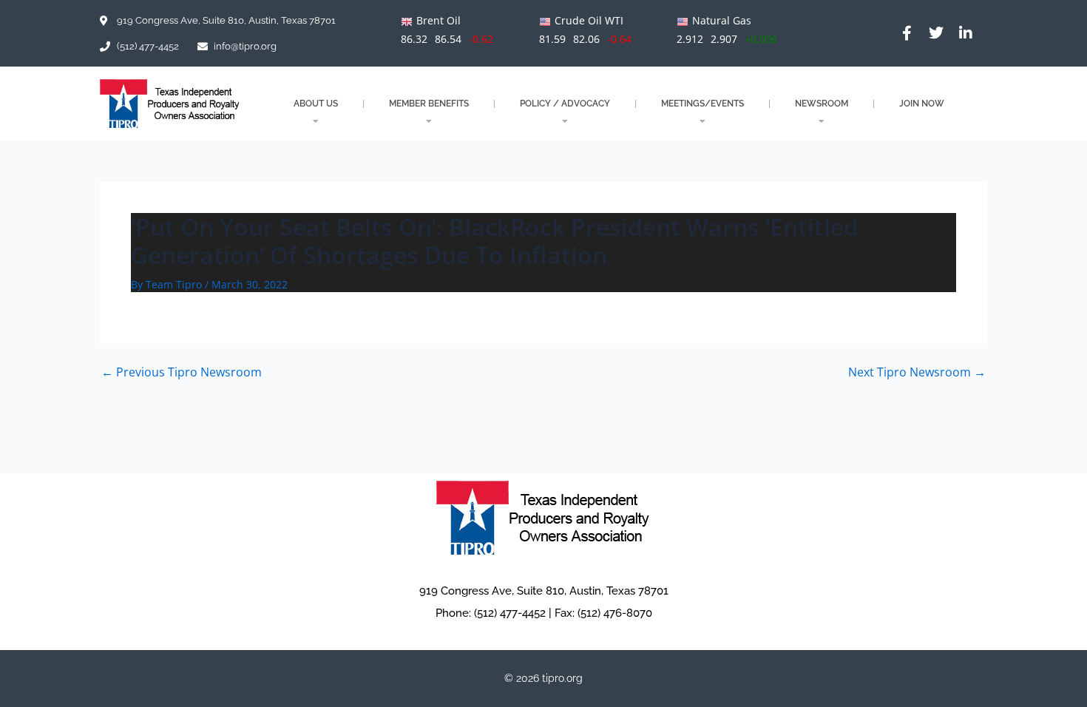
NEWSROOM (821, 103)
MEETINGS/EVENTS (702, 103)
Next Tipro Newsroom (917, 372)
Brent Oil (438, 20)
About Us (316, 103)
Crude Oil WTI (589, 20)
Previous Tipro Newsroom (181, 372)
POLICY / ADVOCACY (565, 103)
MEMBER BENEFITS (429, 103)
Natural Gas (721, 20)
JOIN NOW (921, 103)
